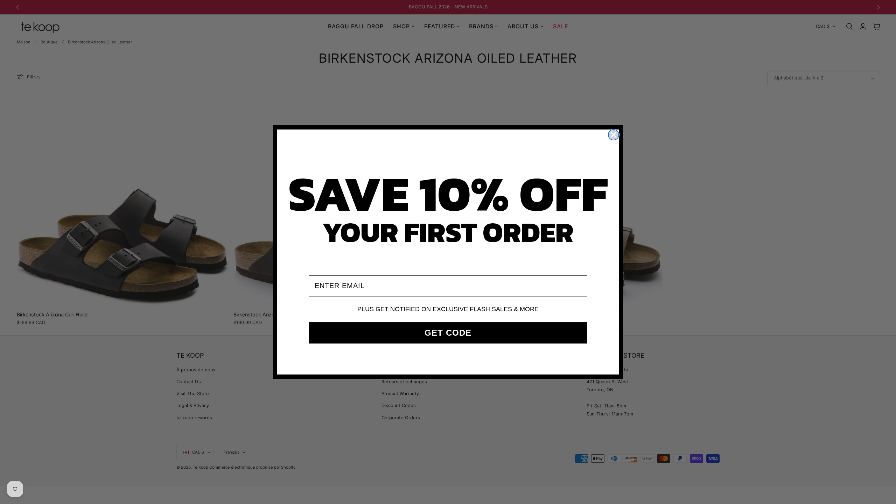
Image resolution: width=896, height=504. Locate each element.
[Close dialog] (613, 135)
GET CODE (448, 332)
